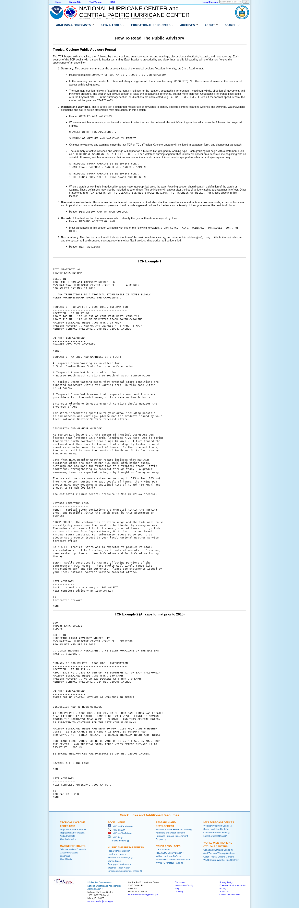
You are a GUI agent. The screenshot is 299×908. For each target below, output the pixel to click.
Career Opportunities (229, 894)
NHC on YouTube (120, 833)
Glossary (179, 891)
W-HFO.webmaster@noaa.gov (143, 894)
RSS (112, 2)
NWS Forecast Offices (218, 822)
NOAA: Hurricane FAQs (167, 856)
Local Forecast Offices (214, 835)
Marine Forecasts (72, 846)
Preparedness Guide (118, 850)
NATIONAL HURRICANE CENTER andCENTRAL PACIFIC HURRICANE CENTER (134, 11)
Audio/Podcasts (67, 835)
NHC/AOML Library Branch (169, 852)
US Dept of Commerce (98, 882)
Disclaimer (180, 882)
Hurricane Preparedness (126, 847)
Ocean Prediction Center (215, 832)
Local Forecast (210, 2)
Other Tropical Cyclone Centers (218, 856)
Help (177, 888)
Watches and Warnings (119, 857)
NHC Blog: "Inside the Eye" (117, 839)
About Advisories (68, 839)
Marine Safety (114, 860)
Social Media (116, 822)
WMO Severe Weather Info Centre (220, 859)
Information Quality (184, 885)
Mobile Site (75, 2)
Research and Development (166, 824)
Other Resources (168, 846)
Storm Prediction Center (215, 828)
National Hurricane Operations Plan (173, 859)
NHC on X (117, 829)
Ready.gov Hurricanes (118, 864)
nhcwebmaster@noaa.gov (100, 901)
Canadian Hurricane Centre (216, 849)
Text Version (95, 2)
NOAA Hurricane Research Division (173, 829)
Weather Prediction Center (216, 825)
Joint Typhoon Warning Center (218, 853)
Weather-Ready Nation (119, 867)
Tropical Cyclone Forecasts (72, 824)
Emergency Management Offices (123, 870)
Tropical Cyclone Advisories (73, 829)
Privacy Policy (225, 882)
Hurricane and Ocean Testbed (170, 832)
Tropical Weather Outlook (72, 832)
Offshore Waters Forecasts (73, 849)
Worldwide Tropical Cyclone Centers (217, 844)
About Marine (66, 859)
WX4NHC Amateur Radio (168, 862)
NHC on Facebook (121, 826)
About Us (223, 891)
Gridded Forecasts (69, 852)
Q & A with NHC (163, 849)
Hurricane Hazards (117, 854)
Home (58, 2)
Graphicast (65, 855)
